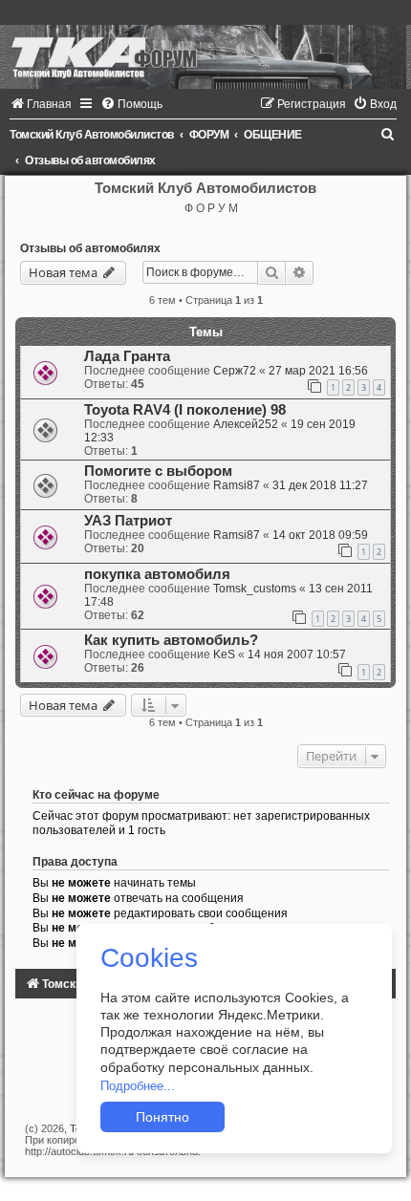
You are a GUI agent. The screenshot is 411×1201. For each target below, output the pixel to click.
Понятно (162, 1117)
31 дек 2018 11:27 (320, 485)
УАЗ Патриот (128, 520)
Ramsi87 (236, 485)
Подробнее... (137, 1086)
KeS (224, 654)
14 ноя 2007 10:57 (297, 654)
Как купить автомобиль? (171, 640)
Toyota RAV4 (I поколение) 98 (185, 410)
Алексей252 (245, 424)
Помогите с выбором (158, 471)
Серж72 (234, 370)
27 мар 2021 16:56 (318, 370)
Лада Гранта (127, 356)
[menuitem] (41, 104)
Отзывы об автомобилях (90, 248)
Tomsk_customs (254, 588)
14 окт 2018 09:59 (320, 535)
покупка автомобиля (157, 574)
